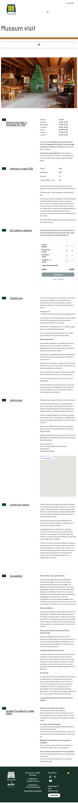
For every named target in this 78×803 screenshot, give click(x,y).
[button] (47, 11)
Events (42, 381)
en (70, 3)
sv (73, 3)
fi (67, 3)
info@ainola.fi (32, 779)
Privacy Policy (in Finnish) (33, 791)
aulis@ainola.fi (33, 785)
